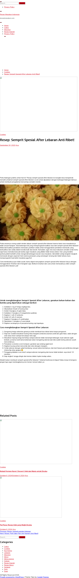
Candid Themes (43, 577)
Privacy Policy (9, 7)
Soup (6, 571)
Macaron (7, 30)
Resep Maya (8, 565)
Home (6, 25)
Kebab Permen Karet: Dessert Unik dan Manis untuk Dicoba (23, 471)
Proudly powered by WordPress (12, 577)
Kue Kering (8, 551)
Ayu (17, 145)
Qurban (6, 561)
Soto (6, 569)
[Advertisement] (39, 52)
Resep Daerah (9, 32)
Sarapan (7, 567)
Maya (6, 557)
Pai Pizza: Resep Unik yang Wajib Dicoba (16, 525)
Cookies (3, 134)
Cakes (6, 28)
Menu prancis (9, 559)
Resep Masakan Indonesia (9, 14)
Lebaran (7, 553)
